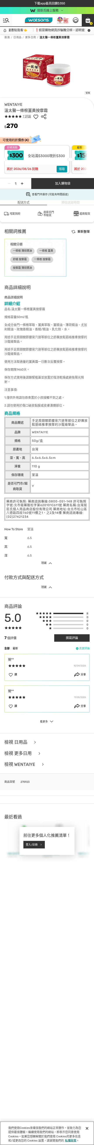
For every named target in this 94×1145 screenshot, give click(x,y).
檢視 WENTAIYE (20, 764)
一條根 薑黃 (46, 250)
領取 (62, 169)
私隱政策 (70, 1140)
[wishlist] (36, 116)
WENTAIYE (13, 104)
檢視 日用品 (16, 742)
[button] (88, 20)
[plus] (22, 183)
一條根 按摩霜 (42, 259)
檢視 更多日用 (18, 753)
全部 (7, 648)
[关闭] (87, 1128)
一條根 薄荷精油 (22, 250)
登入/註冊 (32, 844)
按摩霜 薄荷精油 (22, 267)
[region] (47, 1133)
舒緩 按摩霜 (20, 259)
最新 (15, 648)
